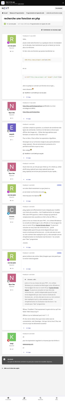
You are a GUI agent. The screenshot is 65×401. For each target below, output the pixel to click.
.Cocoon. (11, 216)
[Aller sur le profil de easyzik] (12, 127)
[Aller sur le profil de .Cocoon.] (12, 210)
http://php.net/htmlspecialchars (32, 106)
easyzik (11, 134)
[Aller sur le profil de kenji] (12, 337)
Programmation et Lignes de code (40, 24)
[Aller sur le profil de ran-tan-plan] (5, 24)
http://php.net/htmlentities (31, 112)
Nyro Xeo (12, 113)
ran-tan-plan (12, 24)
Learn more (3, 3)
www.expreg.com (28, 344)
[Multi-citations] (23, 97)
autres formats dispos (43, 225)
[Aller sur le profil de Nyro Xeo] (12, 106)
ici (56, 223)
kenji (11, 343)
